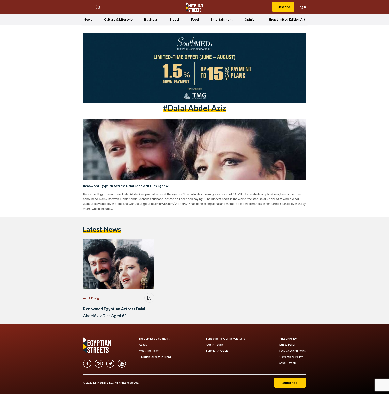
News (88, 19)
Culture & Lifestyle (118, 19)
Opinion (250, 19)
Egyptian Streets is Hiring (155, 356)
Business (151, 19)
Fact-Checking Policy (292, 350)
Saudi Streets (288, 362)
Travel (174, 19)
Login (302, 7)
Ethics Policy (287, 344)
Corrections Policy (291, 356)
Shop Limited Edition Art (286, 19)
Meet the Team (149, 350)
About (143, 344)
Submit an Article (217, 350)
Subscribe (283, 7)
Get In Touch (214, 344)
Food (195, 19)
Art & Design (91, 298)
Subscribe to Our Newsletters (225, 338)
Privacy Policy (288, 338)
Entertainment (222, 19)
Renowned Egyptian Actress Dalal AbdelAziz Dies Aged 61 (126, 186)
